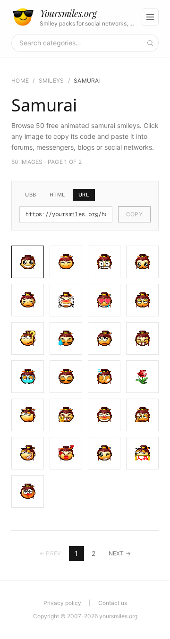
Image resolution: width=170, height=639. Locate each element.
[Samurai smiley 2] (66, 262)
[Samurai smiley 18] (66, 415)
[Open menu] (150, 17)
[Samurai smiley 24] (142, 453)
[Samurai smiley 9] (27, 338)
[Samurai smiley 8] (142, 300)
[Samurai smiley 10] (66, 338)
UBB (30, 194)
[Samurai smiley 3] (104, 262)
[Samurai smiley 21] (27, 453)
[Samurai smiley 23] (104, 453)
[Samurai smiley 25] (27, 491)
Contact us (112, 602)
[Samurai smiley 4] (142, 262)
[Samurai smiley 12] (142, 338)
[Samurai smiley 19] (104, 415)
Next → (120, 553)
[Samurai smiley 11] (104, 338)
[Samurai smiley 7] (104, 300)
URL (83, 194)
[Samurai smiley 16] (142, 376)
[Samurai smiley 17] (27, 415)
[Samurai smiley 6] (66, 300)
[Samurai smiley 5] (27, 300)
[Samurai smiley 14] (66, 376)
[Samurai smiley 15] (104, 376)
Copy (134, 214)
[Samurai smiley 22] (66, 453)
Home (20, 80)
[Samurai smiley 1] (27, 262)
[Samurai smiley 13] (27, 376)
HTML (57, 194)
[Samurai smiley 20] (142, 415)
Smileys (51, 80)
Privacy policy (62, 602)
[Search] (150, 43)
